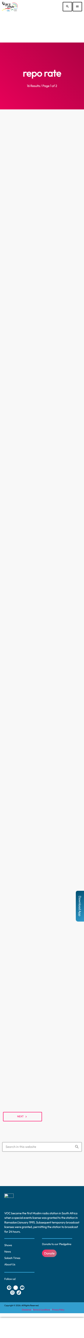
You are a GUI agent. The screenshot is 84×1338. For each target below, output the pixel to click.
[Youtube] (22, 1287)
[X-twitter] (15, 1287)
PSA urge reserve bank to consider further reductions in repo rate (42, 417)
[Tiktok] (19, 1292)
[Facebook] (9, 1287)
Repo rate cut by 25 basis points (42, 632)
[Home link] (10, 7)
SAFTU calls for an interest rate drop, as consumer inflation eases (42, 856)
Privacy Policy (58, 1309)
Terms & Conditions (41, 1309)
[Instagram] (12, 1292)
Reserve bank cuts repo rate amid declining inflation (42, 744)
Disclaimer (26, 1309)
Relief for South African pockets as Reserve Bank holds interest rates (42, 1064)
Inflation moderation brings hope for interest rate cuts (42, 960)
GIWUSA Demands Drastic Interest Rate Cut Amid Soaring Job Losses (42, 190)
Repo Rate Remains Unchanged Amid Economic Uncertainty (42, 298)
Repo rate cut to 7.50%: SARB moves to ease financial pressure (42, 535)
